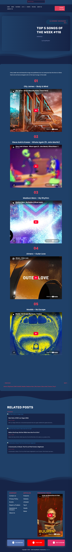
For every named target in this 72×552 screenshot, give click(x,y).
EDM (15, 386)
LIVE (23, 6)
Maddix (24, 386)
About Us (39, 6)
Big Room (10, 386)
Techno (50, 386)
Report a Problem (14, 505)
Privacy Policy (13, 499)
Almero (5, 386)
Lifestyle (26, 502)
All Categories (53, 21)
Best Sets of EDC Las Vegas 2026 (19, 418)
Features (18, 6)
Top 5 (65, 22)
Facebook (19, 542)
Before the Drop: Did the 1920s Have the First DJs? (24, 432)
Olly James (38, 386)
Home (8, 6)
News (12, 6)
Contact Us (10, 9)
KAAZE (19, 386)
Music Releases (62, 21)
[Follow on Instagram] (58, 1)
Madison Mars (30, 386)
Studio (25, 508)
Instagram (60, 542)
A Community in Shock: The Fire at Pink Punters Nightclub (26, 447)
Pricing (34, 6)
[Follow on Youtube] (61, 1)
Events (28, 6)
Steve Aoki (44, 386)
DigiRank (48, 549)
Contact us (12, 496)
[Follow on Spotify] (64, 1)
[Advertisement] (32, 370)
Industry (25, 499)
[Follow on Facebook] (55, 1)
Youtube (39, 542)
